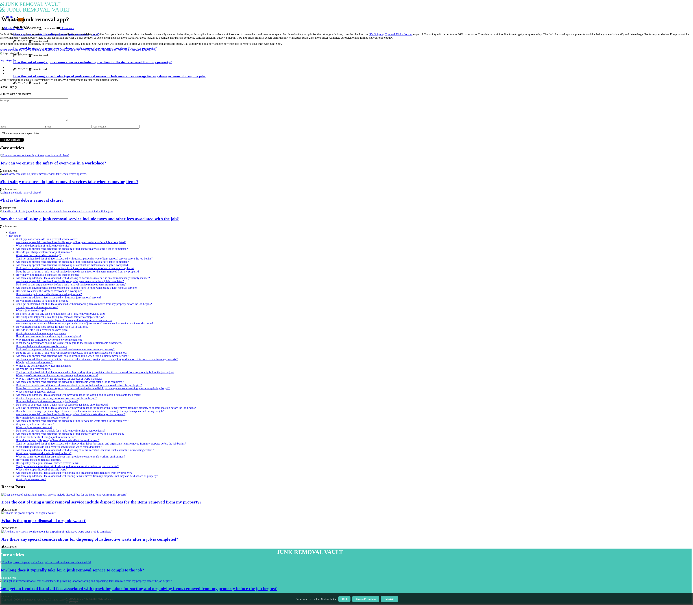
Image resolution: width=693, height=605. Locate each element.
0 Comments (67, 28)
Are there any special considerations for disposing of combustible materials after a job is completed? (72, 265)
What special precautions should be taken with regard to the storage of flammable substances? (69, 342)
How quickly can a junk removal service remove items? (47, 463)
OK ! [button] (344, 599)
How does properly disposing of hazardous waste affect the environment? (57, 440)
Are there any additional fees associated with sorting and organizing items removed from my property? (74, 472)
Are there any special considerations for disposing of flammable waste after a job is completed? (70, 381)
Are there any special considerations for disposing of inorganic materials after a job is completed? (71, 242)
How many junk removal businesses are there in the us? (47, 274)
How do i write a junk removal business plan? (42, 329)
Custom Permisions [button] (366, 599)
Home (12, 232)
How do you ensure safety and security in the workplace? (48, 336)
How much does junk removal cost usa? (38, 459)
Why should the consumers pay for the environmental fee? (49, 339)
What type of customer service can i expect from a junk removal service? (57, 375)
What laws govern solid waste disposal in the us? (43, 453)
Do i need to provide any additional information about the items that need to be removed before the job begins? (79, 385)
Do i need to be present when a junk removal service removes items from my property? (65, 349)
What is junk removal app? (31, 310)
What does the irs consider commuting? (38, 255)
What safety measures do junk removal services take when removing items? (59, 446)
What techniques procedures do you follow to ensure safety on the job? (56, 398)
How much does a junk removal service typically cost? (47, 401)
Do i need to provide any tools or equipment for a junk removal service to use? (60, 313)
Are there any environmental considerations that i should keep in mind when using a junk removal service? (76, 287)
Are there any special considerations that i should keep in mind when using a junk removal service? (72, 355)
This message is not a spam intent (21, 133)
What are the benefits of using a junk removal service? (46, 437)
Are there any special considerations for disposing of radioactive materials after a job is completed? (72, 248)
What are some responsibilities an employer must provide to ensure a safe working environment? (70, 456)
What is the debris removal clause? (35, 391)
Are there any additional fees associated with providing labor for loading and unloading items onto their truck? (78, 394)
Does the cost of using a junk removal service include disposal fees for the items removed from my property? (77, 271)
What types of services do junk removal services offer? (47, 239)
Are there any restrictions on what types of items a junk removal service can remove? (64, 320)
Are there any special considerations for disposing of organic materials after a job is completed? (70, 281)
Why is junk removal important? (34, 362)
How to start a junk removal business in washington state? (49, 294)
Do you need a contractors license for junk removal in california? (53, 326)
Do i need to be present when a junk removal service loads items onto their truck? (62, 404)
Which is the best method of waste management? (43, 365)
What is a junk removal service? (34, 427)
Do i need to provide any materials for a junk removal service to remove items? (60, 430)
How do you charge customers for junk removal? (44, 252)
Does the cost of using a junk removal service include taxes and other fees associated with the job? (71, 352)
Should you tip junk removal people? (37, 307)
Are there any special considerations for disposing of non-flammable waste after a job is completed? (72, 261)
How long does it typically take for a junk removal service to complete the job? (60, 316)
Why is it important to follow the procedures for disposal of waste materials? (59, 378)
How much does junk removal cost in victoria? (42, 417)
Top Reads (15, 235)
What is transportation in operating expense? (41, 333)
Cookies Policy (328, 599)
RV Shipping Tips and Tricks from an (391, 34)
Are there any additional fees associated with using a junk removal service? (58, 297)
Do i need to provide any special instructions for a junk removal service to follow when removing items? (75, 268)
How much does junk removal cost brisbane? (41, 346)
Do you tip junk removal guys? (33, 368)
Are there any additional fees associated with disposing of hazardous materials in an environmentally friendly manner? (83, 278)
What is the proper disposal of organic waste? (41, 469)
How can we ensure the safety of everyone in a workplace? (49, 290)
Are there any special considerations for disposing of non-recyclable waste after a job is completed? (72, 420)
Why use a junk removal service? (35, 424)
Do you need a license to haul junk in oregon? (42, 300)
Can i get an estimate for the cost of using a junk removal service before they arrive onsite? (67, 466)
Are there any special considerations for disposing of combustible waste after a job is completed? (70, 414)
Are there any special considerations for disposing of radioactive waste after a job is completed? (70, 433)
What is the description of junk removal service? (43, 245)
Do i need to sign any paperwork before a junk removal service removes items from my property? (71, 284)
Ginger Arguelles (13, 28)
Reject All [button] (389, 599)
